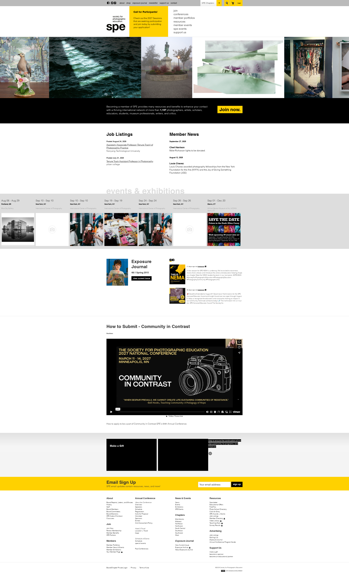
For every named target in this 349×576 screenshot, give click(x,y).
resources (179, 21)
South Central (180, 528)
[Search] (227, 3)
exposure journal (140, 3)
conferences (181, 14)
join (176, 10)
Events (177, 505)
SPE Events (179, 509)
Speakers (138, 507)
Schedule (138, 509)
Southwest (179, 533)
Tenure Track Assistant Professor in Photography (129, 161)
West (177, 535)
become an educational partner (221, 556)
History (109, 505)
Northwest (179, 526)
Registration (139, 511)
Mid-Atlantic (179, 519)
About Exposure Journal (184, 550)
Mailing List (214, 537)
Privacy (133, 568)
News (177, 502)
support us (164, 3)
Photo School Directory (218, 509)
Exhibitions (179, 507)
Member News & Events (115, 547)
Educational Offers (216, 505)
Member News (184, 134)
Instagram (201, 266)
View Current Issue (182, 545)
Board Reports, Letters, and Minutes (119, 502)
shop (128, 3)
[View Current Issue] (117, 284)
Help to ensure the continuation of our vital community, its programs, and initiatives (224, 443)
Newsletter (213, 502)
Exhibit (137, 521)
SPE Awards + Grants (217, 514)
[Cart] (233, 3)
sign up (237, 484)
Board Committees (113, 511)
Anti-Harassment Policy (143, 523)
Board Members (112, 509)
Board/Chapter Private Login (116, 568)
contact (174, 3)
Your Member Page (113, 552)
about (122, 3)
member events (183, 25)
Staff (108, 507)
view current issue (141, 278)
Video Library (214, 521)
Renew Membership (113, 531)
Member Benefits (112, 533)
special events (140, 543)
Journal (216, 540)
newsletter (153, 3)
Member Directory (216, 518)
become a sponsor (216, 554)
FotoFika (213, 507)
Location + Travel (141, 531)
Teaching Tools (215, 523)
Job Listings (119, 134)
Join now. (229, 109)
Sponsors (138, 518)
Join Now (109, 528)
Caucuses (110, 518)
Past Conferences (141, 549)
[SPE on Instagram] (115, 3)
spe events (180, 28)
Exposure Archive (181, 547)
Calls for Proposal (141, 514)
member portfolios (184, 17)
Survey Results (215, 525)
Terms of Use (144, 568)
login (239, 3)
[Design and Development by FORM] (232, 571)
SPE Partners (111, 535)
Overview (138, 505)
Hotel (137, 533)
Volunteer (138, 516)
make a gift (214, 552)
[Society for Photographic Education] (117, 24)
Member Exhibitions (113, 550)
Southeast (179, 531)
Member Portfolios (113, 545)
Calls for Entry (215, 511)
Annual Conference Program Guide (223, 542)
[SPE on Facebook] (108, 3)
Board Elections (112, 514)
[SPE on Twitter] (112, 3)
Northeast (178, 524)
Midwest (178, 521)
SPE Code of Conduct (114, 516)
